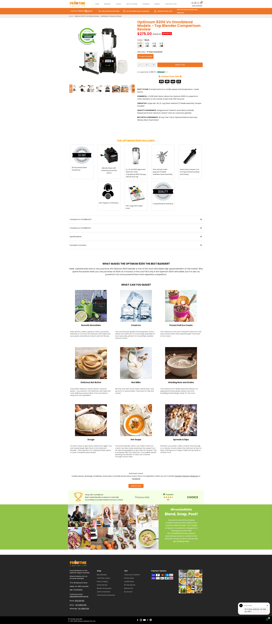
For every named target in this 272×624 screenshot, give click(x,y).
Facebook (136, 479)
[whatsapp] (192, 3)
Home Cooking (131, 4)
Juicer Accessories (103, 592)
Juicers (118, 4)
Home (71, 16)
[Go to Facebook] (137, 620)
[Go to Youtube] (144, 620)
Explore (157, 4)
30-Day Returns (129, 585)
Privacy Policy (129, 578)
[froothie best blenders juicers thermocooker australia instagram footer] (190, 582)
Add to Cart (136, 486)
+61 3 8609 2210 (80, 605)
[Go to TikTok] (148, 620)
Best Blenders (102, 575)
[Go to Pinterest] (151, 620)
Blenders (107, 4)
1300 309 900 (197, 6)
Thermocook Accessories (106, 595)
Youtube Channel (181, 476)
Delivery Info (128, 588)
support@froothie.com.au (79, 596)
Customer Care (171, 4)
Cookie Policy (129, 582)
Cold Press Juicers (103, 578)
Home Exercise (102, 585)
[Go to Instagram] (141, 620)
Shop (97, 4)
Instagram (193, 476)
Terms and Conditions (132, 575)
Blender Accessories (104, 588)
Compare (145, 4)
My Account (128, 592)
